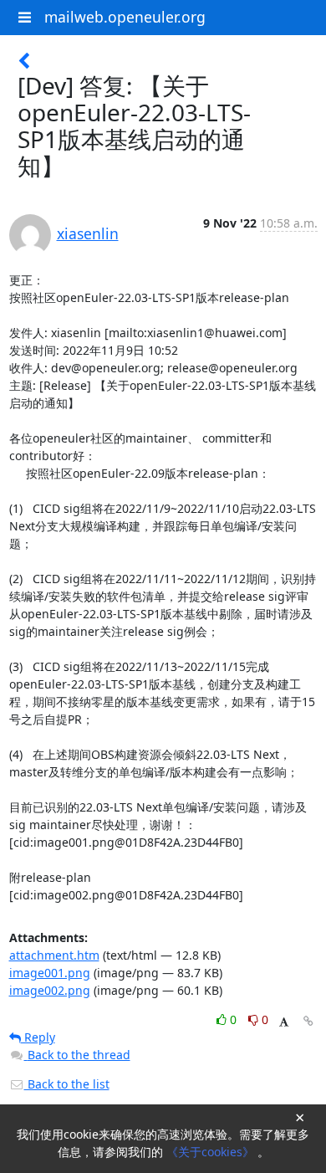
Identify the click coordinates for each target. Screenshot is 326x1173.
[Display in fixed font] (284, 1022)
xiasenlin (88, 233)
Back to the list (67, 1084)
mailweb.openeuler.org (125, 17)
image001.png (49, 973)
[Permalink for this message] (308, 1021)
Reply (38, 1037)
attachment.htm (54, 955)
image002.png (49, 990)
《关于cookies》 (211, 1152)
